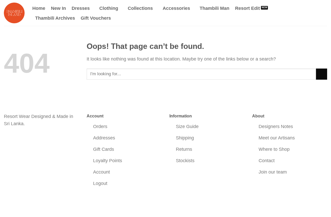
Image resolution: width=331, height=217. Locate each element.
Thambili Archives (55, 18)
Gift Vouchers (96, 18)
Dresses (81, 8)
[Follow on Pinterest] (26, 137)
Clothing (108, 8)
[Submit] (321, 74)
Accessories (176, 8)
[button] (303, 13)
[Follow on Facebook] (8, 137)
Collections (140, 8)
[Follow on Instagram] (17, 137)
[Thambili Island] (14, 13)
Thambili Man (214, 8)
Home (38, 8)
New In (58, 8)
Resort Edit (247, 8)
